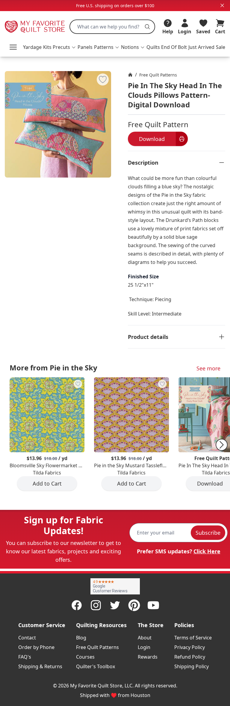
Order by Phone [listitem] (36, 647)
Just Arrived (201, 47)
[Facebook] (77, 605)
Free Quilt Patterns (158, 75)
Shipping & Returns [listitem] (40, 666)
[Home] (130, 74)
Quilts (153, 47)
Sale (220, 47)
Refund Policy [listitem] (189, 657)
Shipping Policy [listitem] (191, 666)
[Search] (147, 26)
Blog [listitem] (81, 637)
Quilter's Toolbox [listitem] (95, 666)
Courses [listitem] (85, 657)
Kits (47, 47)
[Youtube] (153, 605)
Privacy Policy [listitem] (189, 647)
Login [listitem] (144, 647)
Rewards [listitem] (148, 657)
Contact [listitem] (27, 637)
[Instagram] (96, 605)
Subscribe (208, 532)
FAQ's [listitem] (24, 657)
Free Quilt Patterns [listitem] (97, 647)
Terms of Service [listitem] (193, 637)
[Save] (103, 79)
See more (208, 368)
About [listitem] (145, 637)
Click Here (206, 551)
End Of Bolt (174, 47)
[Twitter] (115, 605)
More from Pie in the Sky (53, 367)
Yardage (32, 47)
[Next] (221, 444)
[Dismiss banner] (222, 5)
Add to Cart (47, 483)
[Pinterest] (134, 605)
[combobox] (112, 26)
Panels (85, 47)
